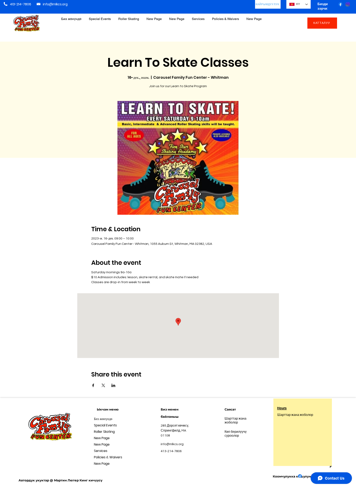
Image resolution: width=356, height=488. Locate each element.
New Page (102, 438)
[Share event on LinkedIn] (113, 385)
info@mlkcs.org (55, 4)
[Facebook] (340, 4)
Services (100, 450)
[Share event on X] (103, 385)
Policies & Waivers (108, 457)
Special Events (105, 425)
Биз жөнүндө (103, 418)
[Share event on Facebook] (93, 385)
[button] (225, 17)
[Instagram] (347, 4)
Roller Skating (104, 431)
